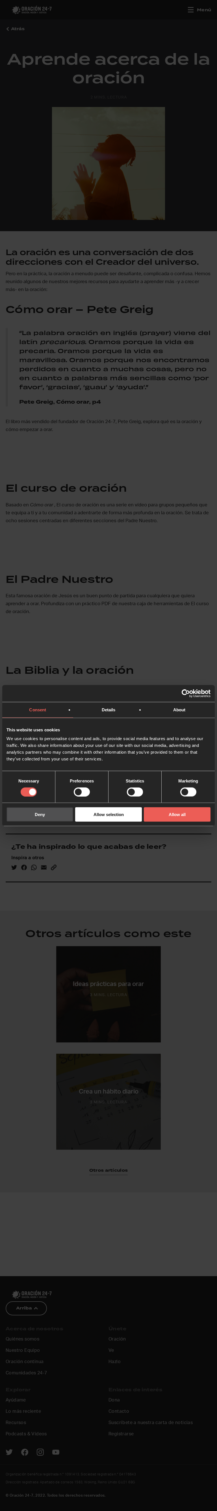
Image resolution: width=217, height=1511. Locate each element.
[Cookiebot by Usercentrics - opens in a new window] (186, 693)
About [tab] (179, 709)
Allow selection (109, 814)
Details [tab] (109, 709)
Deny (40, 814)
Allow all (177, 814)
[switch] (82, 791)
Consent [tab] (37, 709)
